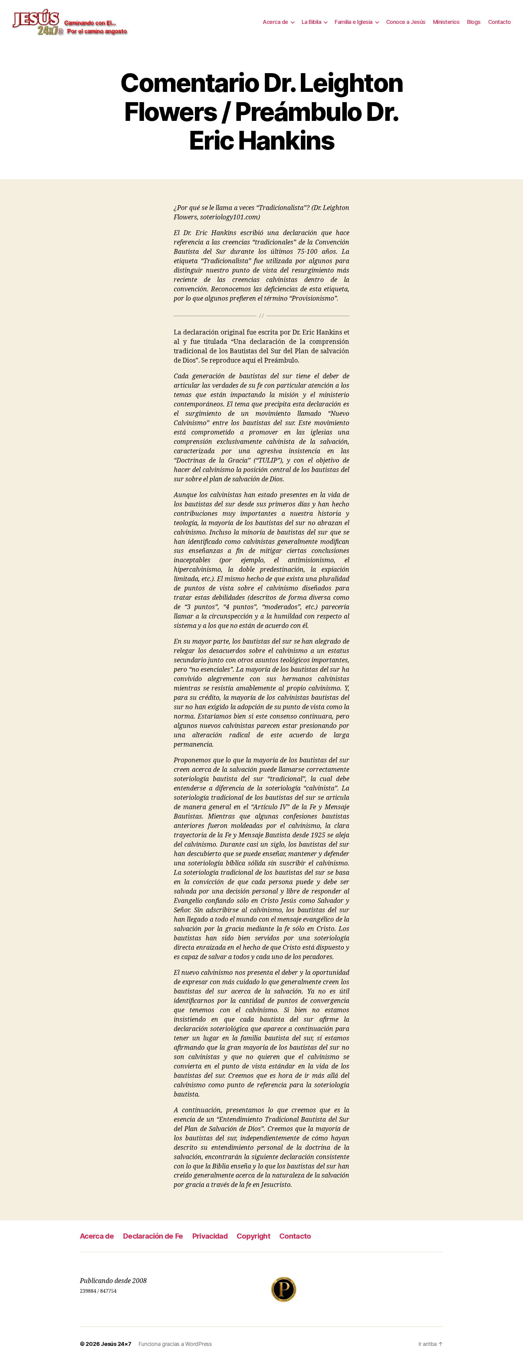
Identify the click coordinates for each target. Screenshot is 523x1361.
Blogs (474, 22)
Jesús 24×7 (116, 1344)
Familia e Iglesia (354, 22)
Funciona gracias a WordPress (175, 1344)
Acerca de (275, 22)
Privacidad (210, 1236)
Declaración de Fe (153, 1236)
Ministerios (446, 22)
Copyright (253, 1236)
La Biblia (311, 22)
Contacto (499, 22)
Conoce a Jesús (406, 22)
